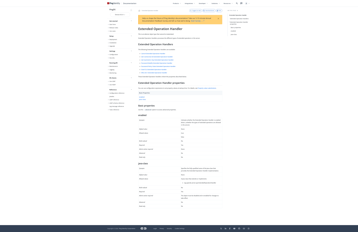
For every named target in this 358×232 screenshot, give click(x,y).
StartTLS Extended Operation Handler (154, 69)
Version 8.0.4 (119, 15)
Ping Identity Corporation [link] (127, 228)
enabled (142, 97)
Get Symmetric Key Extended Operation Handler (157, 60)
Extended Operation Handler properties (239, 23)
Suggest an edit (196, 10)
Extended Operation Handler (150, 10)
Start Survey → (197, 21)
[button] (247, 3)
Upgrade (112, 46)
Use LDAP (112, 81)
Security (111, 58)
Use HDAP (112, 85)
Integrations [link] (190, 3)
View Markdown (209, 10)
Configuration (113, 54)
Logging (111, 70)
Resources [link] (228, 3)
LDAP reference (114, 100)
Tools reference (114, 110)
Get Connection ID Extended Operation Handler (157, 57)
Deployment (113, 39)
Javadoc (111, 96)
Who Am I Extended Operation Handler (154, 73)
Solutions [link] (216, 3)
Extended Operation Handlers (239, 19)
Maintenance (113, 66)
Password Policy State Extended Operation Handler (158, 66)
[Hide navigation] (131, 10)
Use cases (112, 31)
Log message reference (116, 106)
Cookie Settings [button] (180, 228)
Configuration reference (116, 93)
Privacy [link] (162, 228)
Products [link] (177, 3)
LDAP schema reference (116, 103)
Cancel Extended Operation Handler (153, 53)
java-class (142, 99)
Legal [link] (155, 228)
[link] (113, 3)
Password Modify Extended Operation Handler (156, 63)
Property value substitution (207, 88)
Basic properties (236, 27)
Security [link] (169, 228)
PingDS (112, 9)
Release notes (113, 28)
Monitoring (112, 73)
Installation (112, 43)
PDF (220, 10)
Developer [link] (203, 3)
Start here (112, 24)
